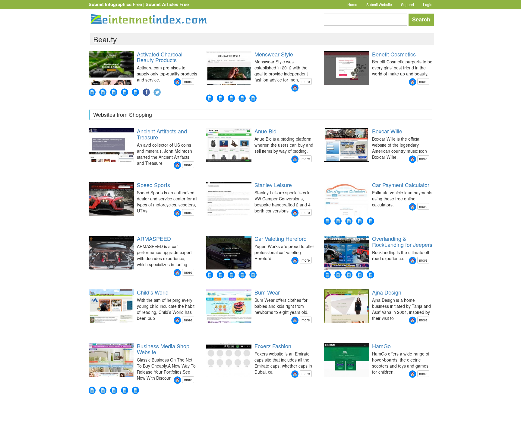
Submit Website (379, 4)
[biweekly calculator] (349, 221)
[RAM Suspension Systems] (338, 275)
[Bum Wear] (295, 320)
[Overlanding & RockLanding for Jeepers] (412, 261)
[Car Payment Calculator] (412, 207)
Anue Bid (265, 131)
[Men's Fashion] (209, 98)
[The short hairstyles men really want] (253, 98)
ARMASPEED (154, 238)
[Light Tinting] (242, 275)
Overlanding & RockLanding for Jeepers (402, 241)
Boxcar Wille (387, 131)
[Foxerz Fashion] (295, 374)
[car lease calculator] (360, 221)
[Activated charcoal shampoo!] (92, 92)
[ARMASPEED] (177, 273)
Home (352, 4)
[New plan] (92, 390)
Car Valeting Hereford (280, 238)
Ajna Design (386, 292)
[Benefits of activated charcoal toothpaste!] (135, 92)
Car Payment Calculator (400, 185)
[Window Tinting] (231, 275)
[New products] (327, 275)
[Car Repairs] (209, 275)
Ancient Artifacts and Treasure (162, 134)
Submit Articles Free (167, 4)
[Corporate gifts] (103, 390)
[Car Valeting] (253, 275)
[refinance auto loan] (338, 221)
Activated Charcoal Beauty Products (159, 57)
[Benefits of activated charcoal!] (124, 92)
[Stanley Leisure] (295, 213)
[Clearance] (124, 390)
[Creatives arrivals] (135, 390)
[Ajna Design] (412, 320)
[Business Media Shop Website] (177, 380)
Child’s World (153, 292)
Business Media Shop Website (163, 349)
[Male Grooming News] (231, 98)
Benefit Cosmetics (394, 54)
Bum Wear (267, 292)
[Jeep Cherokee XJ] (370, 275)
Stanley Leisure (273, 185)
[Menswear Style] (295, 88)
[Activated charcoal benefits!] (103, 92)
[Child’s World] (177, 320)
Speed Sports (153, 185)
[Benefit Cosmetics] (412, 82)
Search (421, 19)
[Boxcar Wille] (412, 159)
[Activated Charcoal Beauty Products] (177, 82)
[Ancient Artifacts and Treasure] (177, 165)
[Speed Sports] (177, 213)
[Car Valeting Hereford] (295, 261)
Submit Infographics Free (115, 4)
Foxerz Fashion (272, 346)
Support (407, 4)
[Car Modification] (220, 275)
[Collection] (114, 390)
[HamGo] (412, 374)
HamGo (381, 346)
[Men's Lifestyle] (242, 98)
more (188, 81)
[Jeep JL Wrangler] (360, 275)
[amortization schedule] (327, 221)
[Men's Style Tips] (220, 98)
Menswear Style (273, 54)
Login (427, 4)
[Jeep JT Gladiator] (349, 275)
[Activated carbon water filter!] (114, 92)
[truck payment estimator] (370, 221)
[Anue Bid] (295, 159)
